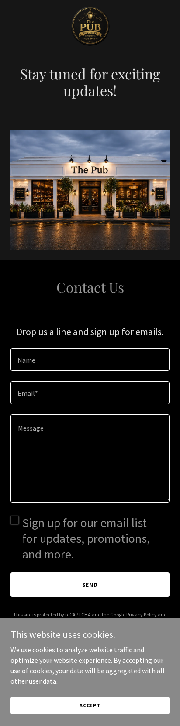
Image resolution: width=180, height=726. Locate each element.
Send (90, 585)
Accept (90, 705)
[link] (90, 27)
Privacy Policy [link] (141, 614)
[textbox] (90, 359)
